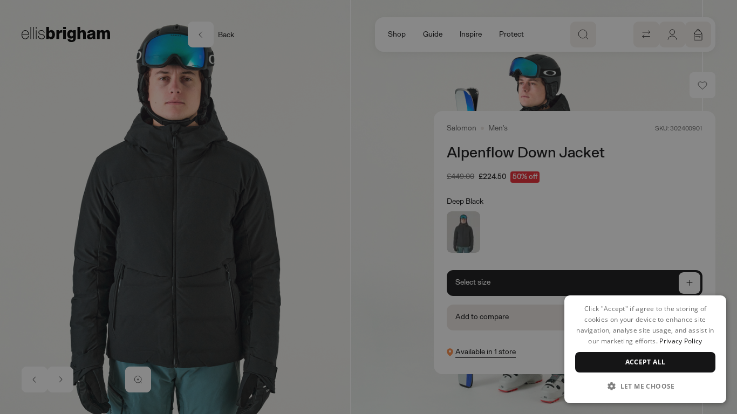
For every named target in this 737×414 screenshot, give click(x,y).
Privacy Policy (680, 341)
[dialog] (645, 349)
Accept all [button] (645, 362)
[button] (645, 386)
